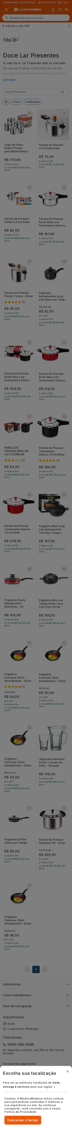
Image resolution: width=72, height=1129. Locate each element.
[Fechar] (67, 1071)
